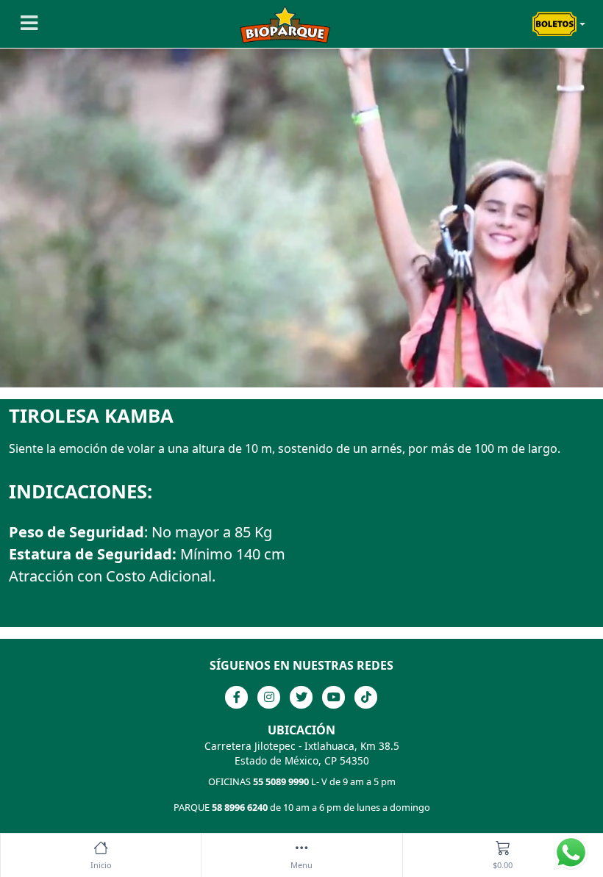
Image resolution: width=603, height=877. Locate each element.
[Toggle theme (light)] (558, 24)
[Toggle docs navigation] (28, 23)
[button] (301, 855)
